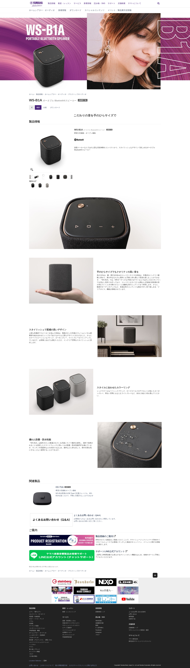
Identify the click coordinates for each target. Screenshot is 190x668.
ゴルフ (31, 654)
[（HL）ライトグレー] (47, 185)
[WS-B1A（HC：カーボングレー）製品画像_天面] (65, 177)
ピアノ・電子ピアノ (35, 612)
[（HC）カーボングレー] (40, 185)
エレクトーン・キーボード (37, 614)
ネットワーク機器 (34, 651)
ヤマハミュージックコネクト (71, 625)
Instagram (98, 632)
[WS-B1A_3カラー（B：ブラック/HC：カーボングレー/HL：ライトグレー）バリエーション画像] (36, 177)
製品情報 (51, 3)
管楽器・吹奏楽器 (34, 616)
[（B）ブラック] (33, 185)
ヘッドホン (32, 644)
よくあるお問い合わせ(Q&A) (137, 612)
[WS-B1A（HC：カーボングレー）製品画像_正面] (58, 177)
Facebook (98, 630)
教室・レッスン (64, 3)
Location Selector (35, 660)
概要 (38, 107)
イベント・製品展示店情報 (120, 10)
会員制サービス (67, 632)
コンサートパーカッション (37, 628)
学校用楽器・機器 (34, 630)
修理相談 (131, 616)
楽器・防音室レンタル (69, 620)
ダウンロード (75, 10)
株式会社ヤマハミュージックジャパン (140, 641)
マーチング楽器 (33, 626)
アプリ (31, 647)
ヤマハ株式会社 (133, 639)
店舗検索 (121, 3)
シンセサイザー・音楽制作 (37, 635)
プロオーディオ (33, 637)
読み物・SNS (99, 3)
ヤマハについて (134, 3)
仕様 (45, 107)
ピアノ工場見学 (67, 627)
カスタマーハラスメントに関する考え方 (83, 665)
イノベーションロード (69, 630)
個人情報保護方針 (61, 665)
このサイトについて (47, 665)
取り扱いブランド (34, 649)
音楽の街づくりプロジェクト (71, 623)
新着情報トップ (100, 612)
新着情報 (87, 3)
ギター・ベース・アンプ (36, 619)
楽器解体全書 (99, 623)
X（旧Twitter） (100, 627)
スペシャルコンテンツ (94, 10)
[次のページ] (69, 177)
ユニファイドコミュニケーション (39, 642)
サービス (77, 3)
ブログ (98, 634)
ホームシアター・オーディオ (42, 10)
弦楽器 (31, 623)
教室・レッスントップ (69, 612)
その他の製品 (33, 656)
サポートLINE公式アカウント (110, 551)
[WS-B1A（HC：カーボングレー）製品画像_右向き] (50, 150)
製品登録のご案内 (104, 536)
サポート (111, 3)
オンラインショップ (68, 634)
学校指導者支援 (67, 637)
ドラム (31, 621)
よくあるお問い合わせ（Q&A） (88, 515)
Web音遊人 (99, 620)
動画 (97, 625)
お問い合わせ (133, 614)
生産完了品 (132, 619)
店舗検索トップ (133, 627)
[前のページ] (32, 177)
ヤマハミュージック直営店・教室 (139, 630)
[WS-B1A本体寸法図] (44, 177)
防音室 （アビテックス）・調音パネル (40, 640)
